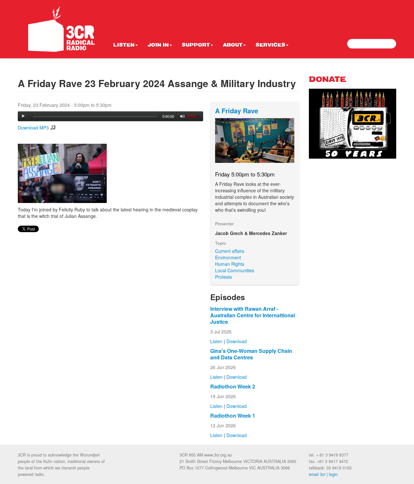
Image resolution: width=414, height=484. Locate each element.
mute (182, 116)
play (23, 116)
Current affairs (229, 251)
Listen (124, 45)
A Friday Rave (236, 110)
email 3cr (317, 474)
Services (270, 45)
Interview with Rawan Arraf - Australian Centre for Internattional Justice (252, 315)
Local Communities (234, 270)
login (333, 474)
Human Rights (229, 264)
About (233, 45)
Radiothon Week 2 (232, 386)
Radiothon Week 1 (232, 415)
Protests (223, 277)
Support (196, 45)
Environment (228, 257)
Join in (158, 45)
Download (236, 341)
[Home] (61, 29)
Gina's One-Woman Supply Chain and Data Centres (251, 354)
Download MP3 (33, 127)
